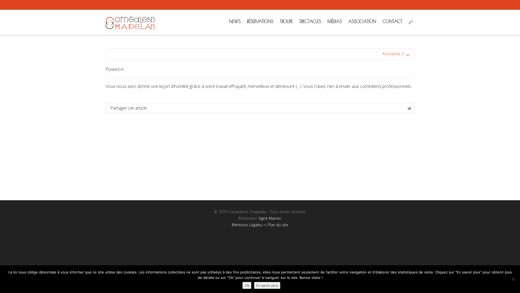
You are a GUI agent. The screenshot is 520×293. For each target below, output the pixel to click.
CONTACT (392, 21)
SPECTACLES (310, 21)
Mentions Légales (247, 224)
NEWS (234, 21)
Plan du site (278, 224)
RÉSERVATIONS (260, 21)
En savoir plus (267, 285)
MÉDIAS (334, 21)
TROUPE (286, 21)
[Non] (513, 279)
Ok (247, 285)
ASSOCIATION (362, 21)
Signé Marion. (270, 218)
